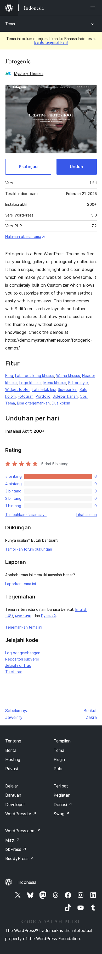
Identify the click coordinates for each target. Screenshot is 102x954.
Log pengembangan (22, 653)
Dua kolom (61, 403)
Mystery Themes (28, 73)
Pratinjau (28, 166)
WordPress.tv (20, 813)
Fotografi (25, 396)
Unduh (76, 166)
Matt (12, 840)
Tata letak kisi (44, 389)
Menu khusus (54, 382)
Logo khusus (30, 382)
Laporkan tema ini (20, 583)
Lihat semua (86, 514)
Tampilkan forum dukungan (28, 549)
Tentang (13, 741)
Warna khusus (68, 375)
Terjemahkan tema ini (23, 627)
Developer (15, 804)
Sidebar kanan (65, 396)
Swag (62, 813)
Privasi (11, 768)
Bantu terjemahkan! (51, 42)
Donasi (63, 804)
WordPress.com (23, 830)
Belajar (11, 786)
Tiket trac (13, 671)
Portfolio (43, 396)
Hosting (12, 759)
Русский (48, 615)
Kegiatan (62, 795)
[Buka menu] (93, 8)
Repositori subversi (22, 659)
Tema (10, 23)
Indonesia (27, 882)
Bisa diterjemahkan (33, 403)
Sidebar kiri (67, 389)
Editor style (78, 382)
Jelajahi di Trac (18, 665)
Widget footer (17, 389)
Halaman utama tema (23, 236)
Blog (9, 375)
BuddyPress (19, 858)
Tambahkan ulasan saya (26, 514)
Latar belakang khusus (34, 375)
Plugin (59, 759)
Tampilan (62, 741)
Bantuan (13, 795)
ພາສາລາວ (23, 615)
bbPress (15, 849)
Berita (10, 750)
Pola (58, 768)
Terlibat (61, 786)
